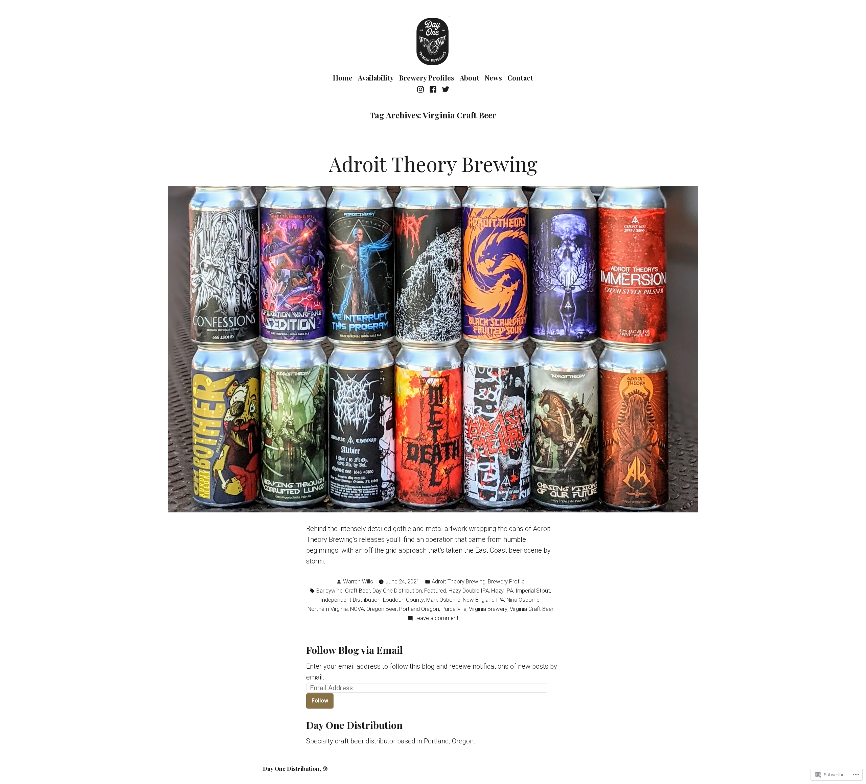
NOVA (357, 609)
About (469, 77)
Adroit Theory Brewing (433, 163)
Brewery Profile (506, 581)
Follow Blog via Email (354, 649)
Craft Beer (357, 590)
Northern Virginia (327, 609)
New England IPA (483, 600)
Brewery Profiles (426, 77)
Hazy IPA (502, 590)
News (493, 77)
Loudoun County (403, 600)
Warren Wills (358, 581)
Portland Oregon (419, 609)
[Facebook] (433, 89)
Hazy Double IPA (469, 590)
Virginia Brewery (488, 609)
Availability (376, 77)
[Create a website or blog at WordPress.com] (325, 768)
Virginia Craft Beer (531, 609)
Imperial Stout (533, 590)
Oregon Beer (381, 609)
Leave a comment (436, 619)
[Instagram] (421, 89)
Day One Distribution (397, 590)
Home (342, 77)
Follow (320, 700)
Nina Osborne (523, 600)
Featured (435, 590)
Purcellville (453, 609)
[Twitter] (444, 89)
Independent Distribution (350, 600)
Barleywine (329, 590)
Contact (520, 77)
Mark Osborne (443, 600)
